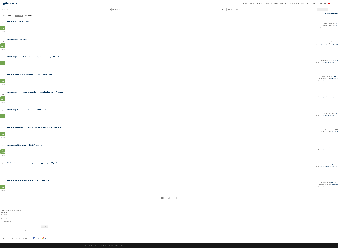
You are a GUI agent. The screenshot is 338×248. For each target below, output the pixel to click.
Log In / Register (311, 3)
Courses (251, 3)
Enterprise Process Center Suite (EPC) (329, 44)
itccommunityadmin (333, 96)
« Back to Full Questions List (331, 13)
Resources (283, 3)
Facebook (38, 239)
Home (245, 3)
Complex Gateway (18, 21)
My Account (293, 3)
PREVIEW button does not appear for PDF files (29, 74)
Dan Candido (335, 41)
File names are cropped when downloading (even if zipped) (35, 92)
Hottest (10, 15)
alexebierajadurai (334, 78)
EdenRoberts (335, 76)
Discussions (259, 3)
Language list (17, 39)
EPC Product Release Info (328, 97)
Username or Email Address (5, 214)
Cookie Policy (322, 3)
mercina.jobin (335, 131)
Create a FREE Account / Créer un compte (11, 235)
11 (170, 198)
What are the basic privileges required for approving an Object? (32, 163)
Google (47, 239)
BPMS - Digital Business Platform (330, 27)
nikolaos (336, 23)
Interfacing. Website (271, 3)
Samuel (336, 113)
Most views (28, 15)
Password (4, 218)
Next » (174, 198)
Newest (3, 15)
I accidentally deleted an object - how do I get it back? (33, 57)
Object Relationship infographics (24, 145)
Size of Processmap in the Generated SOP (28, 180)
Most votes (19, 15)
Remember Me (7, 221)
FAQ (302, 3)
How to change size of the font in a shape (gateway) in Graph (36, 127)
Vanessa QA (335, 58)
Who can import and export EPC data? (26, 110)
